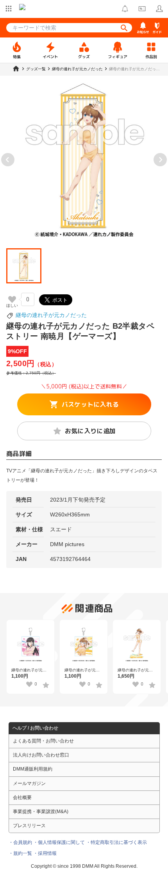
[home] (16, 69)
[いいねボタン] (12, 299)
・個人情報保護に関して (59, 842)
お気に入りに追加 (90, 431)
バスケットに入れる (90, 404)
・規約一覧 (20, 853)
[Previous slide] (8, 159)
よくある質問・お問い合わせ (43, 741)
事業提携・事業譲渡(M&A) (40, 811)
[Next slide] (160, 159)
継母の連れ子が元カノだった (51, 315)
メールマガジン (29, 783)
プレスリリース (29, 825)
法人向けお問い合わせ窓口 (41, 755)
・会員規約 (20, 842)
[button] (23, 265)
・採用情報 (45, 853)
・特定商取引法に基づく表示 (116, 842)
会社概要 (22, 797)
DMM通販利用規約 (32, 769)
